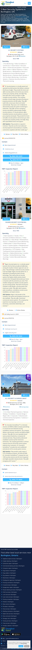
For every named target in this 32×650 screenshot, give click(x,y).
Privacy (3, 645)
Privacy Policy (24, 643)
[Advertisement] (16, 532)
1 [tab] (13, 43)
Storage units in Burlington (9, 618)
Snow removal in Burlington (10, 616)
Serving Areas (25, 407)
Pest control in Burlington (9, 604)
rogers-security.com (10, 332)
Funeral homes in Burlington (10, 585)
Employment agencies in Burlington (12, 580)
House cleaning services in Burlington (12, 589)
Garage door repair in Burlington (11, 587)
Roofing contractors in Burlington (11, 611)
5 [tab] (18, 43)
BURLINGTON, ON (12, 7)
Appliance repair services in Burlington (12, 558)
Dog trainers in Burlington (9, 570)
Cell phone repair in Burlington (10, 563)
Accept (20, 646)
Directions (22, 56)
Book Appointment (10, 145)
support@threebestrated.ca (12, 638)
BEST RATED (4, 7)
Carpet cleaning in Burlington (10, 561)
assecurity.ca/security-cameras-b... (14, 476)
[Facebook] (1, 643)
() (19, 52)
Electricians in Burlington (9, 577)
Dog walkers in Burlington (9, 573)
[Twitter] (4, 643)
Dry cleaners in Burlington (9, 575)
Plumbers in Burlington (8, 606)
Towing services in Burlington (10, 621)
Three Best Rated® (15, 648)
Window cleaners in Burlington (10, 625)
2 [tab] (14, 43)
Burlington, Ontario (9, 555)
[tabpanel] (16, 36)
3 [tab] (16, 215)
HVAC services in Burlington (10, 592)
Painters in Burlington (8, 601)
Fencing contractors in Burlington (11, 582)
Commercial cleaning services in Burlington (13, 566)
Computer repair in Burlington (10, 568)
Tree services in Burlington (9, 623)
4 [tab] (17, 215)
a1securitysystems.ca (11, 152)
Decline (26, 646)
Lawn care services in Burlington (11, 597)
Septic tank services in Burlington (11, 613)
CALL (7, 47)
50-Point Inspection (21, 17)
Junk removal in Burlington (9, 594)
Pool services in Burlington (9, 609)
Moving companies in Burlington (11, 599)
